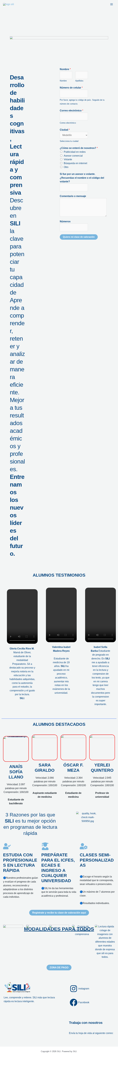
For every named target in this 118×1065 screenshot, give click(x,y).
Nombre (65, 69)
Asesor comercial (73, 155)
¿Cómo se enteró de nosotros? (79, 148)
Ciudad (65, 129)
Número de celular (71, 87)
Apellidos (79, 81)
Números (65, 221)
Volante (68, 159)
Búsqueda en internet (75, 163)
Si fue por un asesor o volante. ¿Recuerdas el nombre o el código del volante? (82, 178)
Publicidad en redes (75, 152)
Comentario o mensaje (73, 196)
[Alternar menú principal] (111, 4)
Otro (66, 167)
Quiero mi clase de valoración (79, 237)
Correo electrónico (71, 110)
